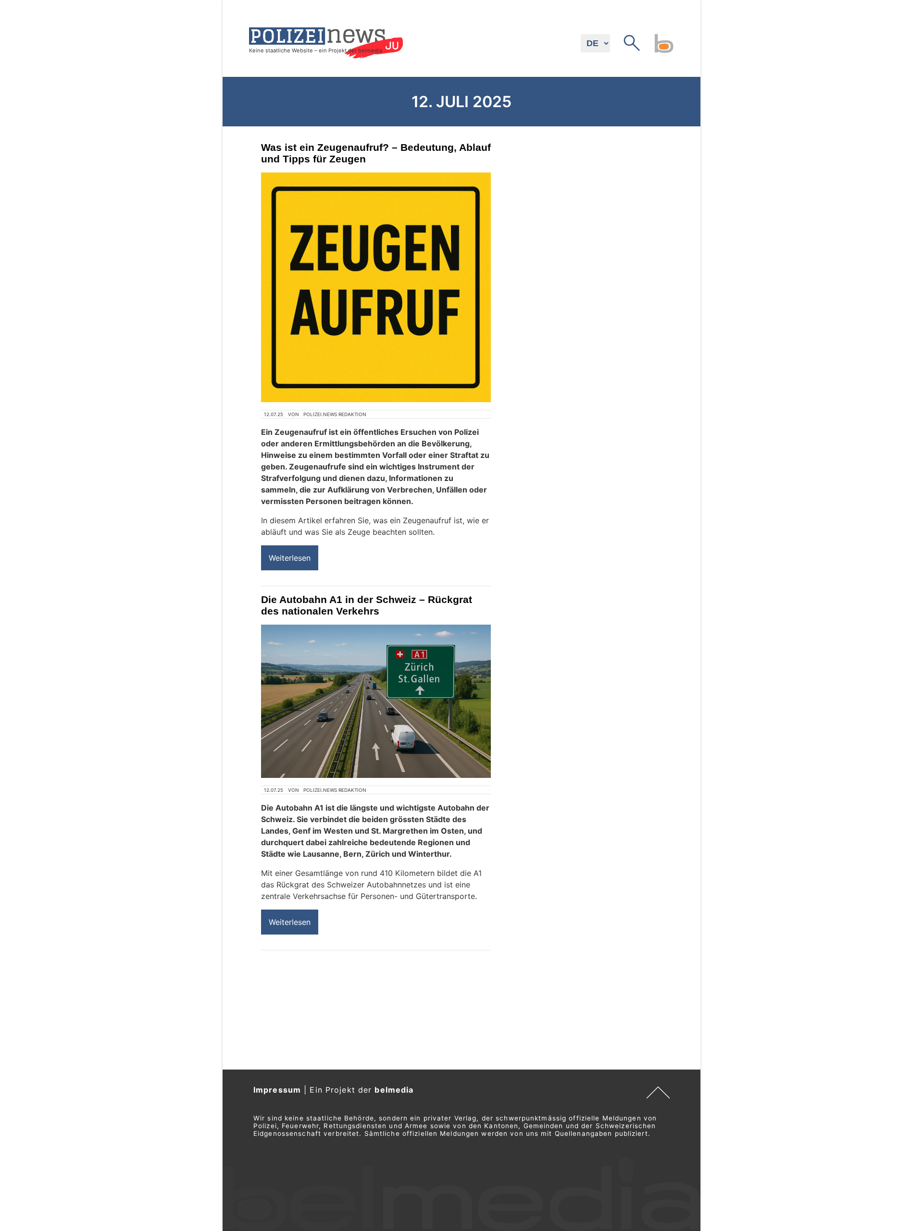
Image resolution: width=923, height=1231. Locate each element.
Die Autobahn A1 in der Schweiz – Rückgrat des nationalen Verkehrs (366, 605)
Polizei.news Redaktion (334, 414)
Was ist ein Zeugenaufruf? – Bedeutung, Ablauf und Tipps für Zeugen (376, 153)
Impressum (277, 1090)
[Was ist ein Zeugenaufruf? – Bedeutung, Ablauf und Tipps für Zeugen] (376, 287)
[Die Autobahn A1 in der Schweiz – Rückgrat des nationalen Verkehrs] (376, 701)
